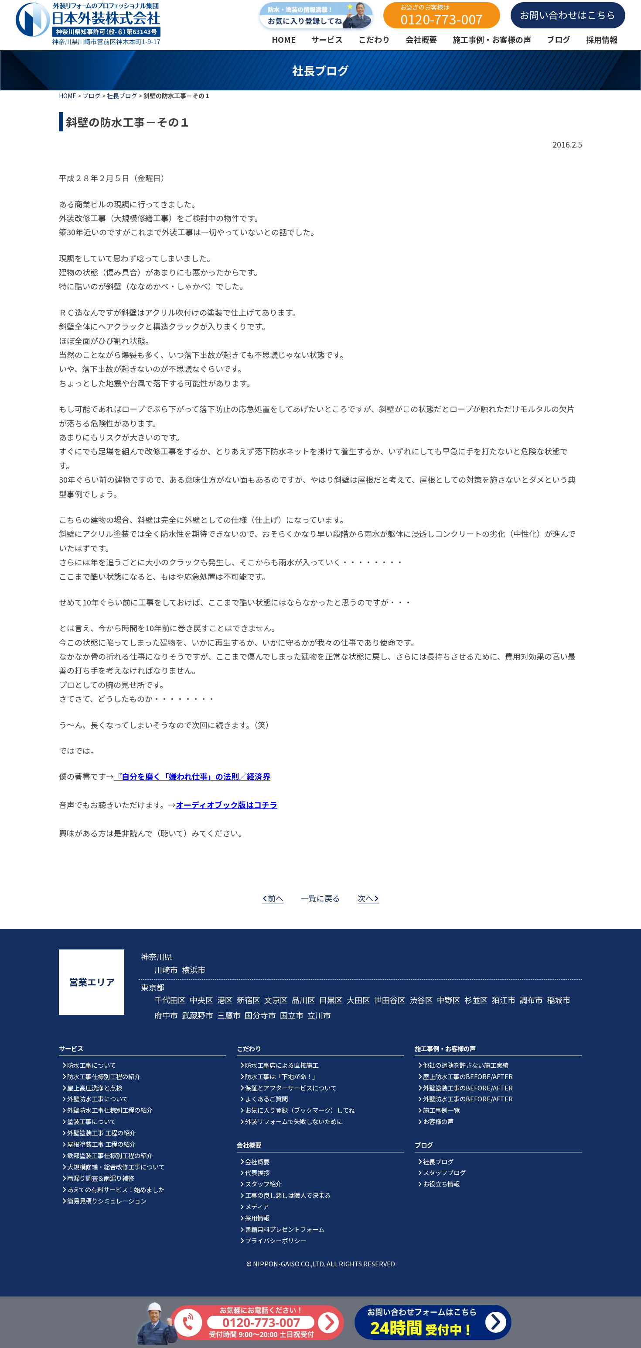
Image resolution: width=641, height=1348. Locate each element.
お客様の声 (438, 1121)
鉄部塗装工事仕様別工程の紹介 (110, 1155)
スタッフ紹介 (263, 1183)
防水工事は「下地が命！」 (281, 1076)
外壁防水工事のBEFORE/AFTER (468, 1098)
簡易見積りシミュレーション (107, 1200)
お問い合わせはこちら (568, 14)
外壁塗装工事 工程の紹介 (101, 1132)
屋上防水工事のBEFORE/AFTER (468, 1076)
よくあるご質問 (266, 1098)
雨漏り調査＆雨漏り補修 (100, 1178)
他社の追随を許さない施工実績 (465, 1064)
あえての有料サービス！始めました (115, 1189)
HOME (67, 95)
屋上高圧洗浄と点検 (94, 1087)
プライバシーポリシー (275, 1240)
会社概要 (257, 1161)
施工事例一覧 (441, 1109)
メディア (257, 1206)
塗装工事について (91, 1121)
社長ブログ (122, 95)
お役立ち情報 (441, 1183)
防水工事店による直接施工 (281, 1064)
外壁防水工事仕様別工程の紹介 (110, 1109)
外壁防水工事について (97, 1098)
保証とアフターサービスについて (291, 1087)
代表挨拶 (257, 1172)
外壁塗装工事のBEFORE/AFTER (468, 1087)
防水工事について (91, 1064)
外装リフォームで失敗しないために (294, 1121)
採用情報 (257, 1217)
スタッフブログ (444, 1172)
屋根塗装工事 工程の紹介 (101, 1144)
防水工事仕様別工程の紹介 (103, 1076)
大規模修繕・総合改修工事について (116, 1166)
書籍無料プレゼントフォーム (284, 1229)
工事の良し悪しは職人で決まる (288, 1195)
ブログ (91, 95)
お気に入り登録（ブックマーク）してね (300, 1109)
